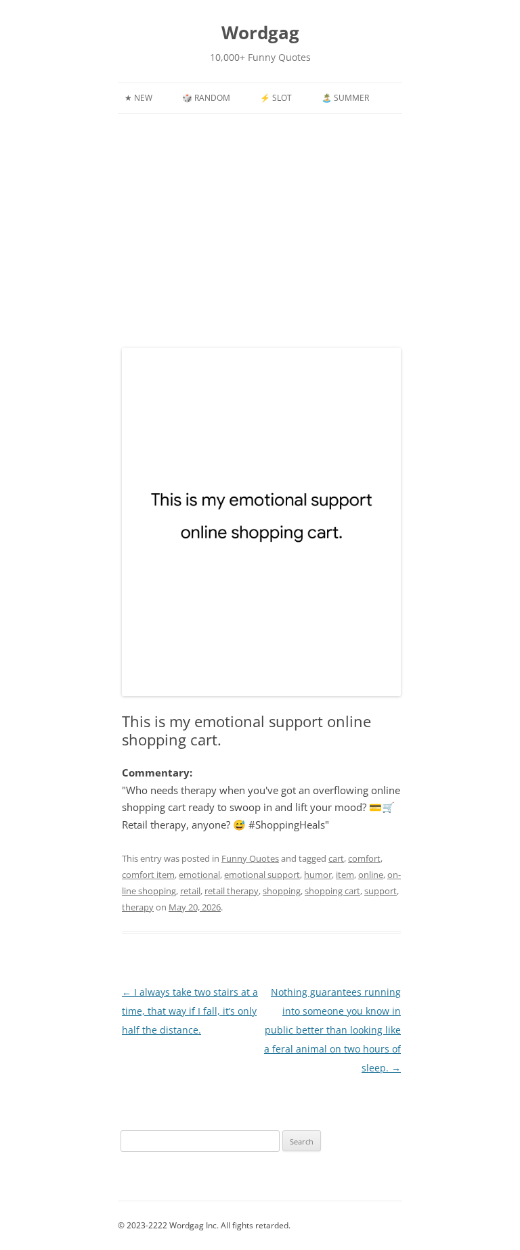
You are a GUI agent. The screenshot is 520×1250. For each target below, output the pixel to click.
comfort (364, 858)
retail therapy (231, 891)
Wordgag (260, 32)
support (380, 891)
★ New (138, 97)
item (345, 875)
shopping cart (332, 891)
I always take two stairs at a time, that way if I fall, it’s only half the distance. (190, 1011)
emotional (199, 875)
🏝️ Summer (345, 97)
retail (190, 891)
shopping (282, 891)
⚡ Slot (276, 97)
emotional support (262, 875)
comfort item (148, 875)
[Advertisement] (260, 215)
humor (318, 875)
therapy (138, 907)
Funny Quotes (250, 858)
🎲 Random (206, 97)
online (370, 875)
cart (336, 858)
